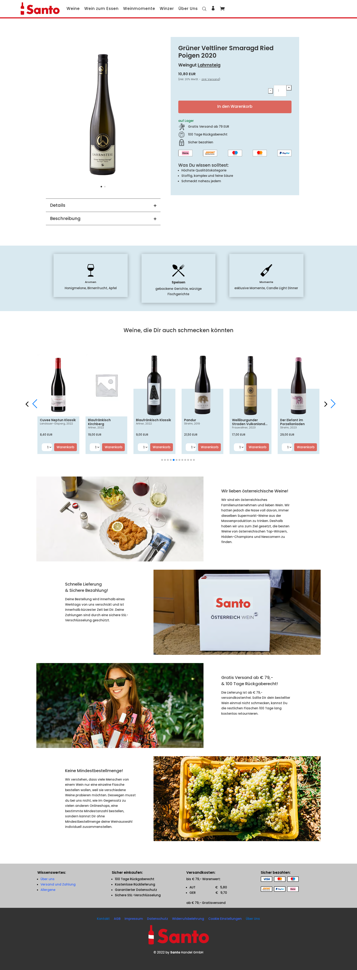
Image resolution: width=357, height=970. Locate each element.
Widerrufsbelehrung (188, 919)
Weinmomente (139, 8)
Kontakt (103, 919)
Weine (73, 8)
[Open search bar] (204, 8)
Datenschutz (157, 919)
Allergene (47, 890)
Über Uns (188, 8)
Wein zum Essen (101, 8)
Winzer (167, 8)
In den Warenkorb (234, 106)
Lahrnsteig (209, 65)
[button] (327, 403)
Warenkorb (65, 447)
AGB (117, 919)
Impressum (134, 919)
